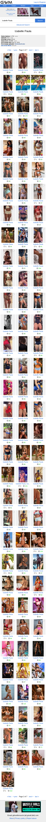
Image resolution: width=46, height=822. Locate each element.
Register (43, 2)
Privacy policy (20, 818)
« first (9, 50)
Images (14, 6)
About (11, 818)
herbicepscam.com (10, 10)
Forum (41, 6)
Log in (36, 2)
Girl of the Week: (6, 45)
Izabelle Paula (8, 70)
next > (31, 50)
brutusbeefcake (20, 44)
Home (4, 6)
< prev (15, 50)
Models (23, 6)
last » (37, 50)
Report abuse (32, 818)
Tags (32, 6)
